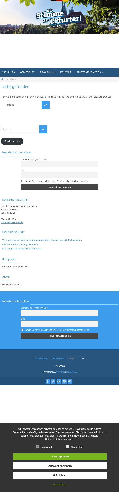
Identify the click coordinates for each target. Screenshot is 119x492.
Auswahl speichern (60, 465)
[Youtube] (59, 381)
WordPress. (71, 372)
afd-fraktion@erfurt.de (12, 222)
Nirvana (60, 372)
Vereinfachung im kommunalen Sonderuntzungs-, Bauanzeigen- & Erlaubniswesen (42, 240)
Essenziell (46, 447)
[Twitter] (53, 381)
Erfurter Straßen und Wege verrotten (20, 244)
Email (23, 170)
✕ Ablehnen (60, 475)
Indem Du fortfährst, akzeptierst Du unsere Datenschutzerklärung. (57, 181)
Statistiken (77, 447)
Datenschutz (41, 358)
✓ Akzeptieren (60, 456)
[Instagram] (64, 381)
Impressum (58, 358)
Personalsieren (59, 484)
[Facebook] (48, 381)
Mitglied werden (12, 141)
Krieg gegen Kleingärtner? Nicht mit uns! (22, 248)
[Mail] (70, 381)
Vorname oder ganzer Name (34, 159)
